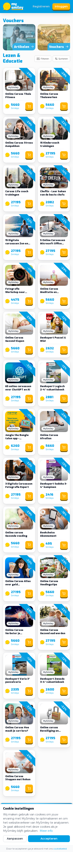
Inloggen (61, 6)
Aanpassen (15, 838)
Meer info (46, 831)
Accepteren (48, 838)
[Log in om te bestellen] (29, 106)
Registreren (41, 6)
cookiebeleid (60, 848)
